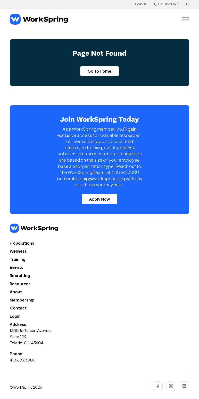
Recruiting (20, 275)
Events (16, 267)
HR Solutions (22, 243)
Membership (22, 299)
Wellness (18, 251)
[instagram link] (171, 386)
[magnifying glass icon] (187, 4)
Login (140, 4)
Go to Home (99, 71)
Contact (18, 307)
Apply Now (99, 199)
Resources (20, 283)
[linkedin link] (184, 386)
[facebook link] (158, 386)
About (16, 291)
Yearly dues (130, 153)
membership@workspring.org (93, 178)
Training (17, 259)
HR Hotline (168, 4)
